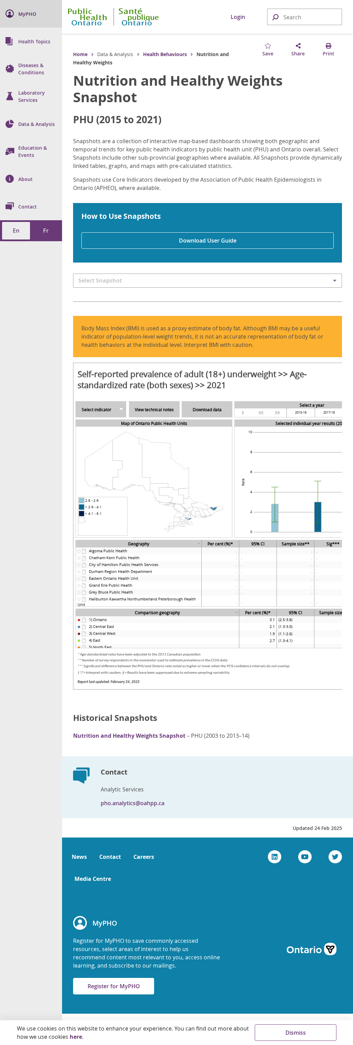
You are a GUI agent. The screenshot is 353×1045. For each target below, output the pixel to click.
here (76, 1037)
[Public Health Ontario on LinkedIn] (274, 856)
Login (238, 17)
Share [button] (298, 53)
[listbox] (207, 280)
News (79, 857)
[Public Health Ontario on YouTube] (305, 856)
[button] (275, 17)
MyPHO (104, 923)
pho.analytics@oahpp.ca (132, 803)
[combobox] (305, 17)
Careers (143, 857)
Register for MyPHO (114, 986)
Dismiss (295, 1032)
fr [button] (46, 230)
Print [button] (328, 53)
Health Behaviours (165, 54)
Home (80, 54)
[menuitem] (31, 14)
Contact (110, 857)
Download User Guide (207, 240)
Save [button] (267, 53)
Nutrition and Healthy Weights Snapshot (178, 88)
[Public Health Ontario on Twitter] (335, 856)
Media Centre (92, 879)
